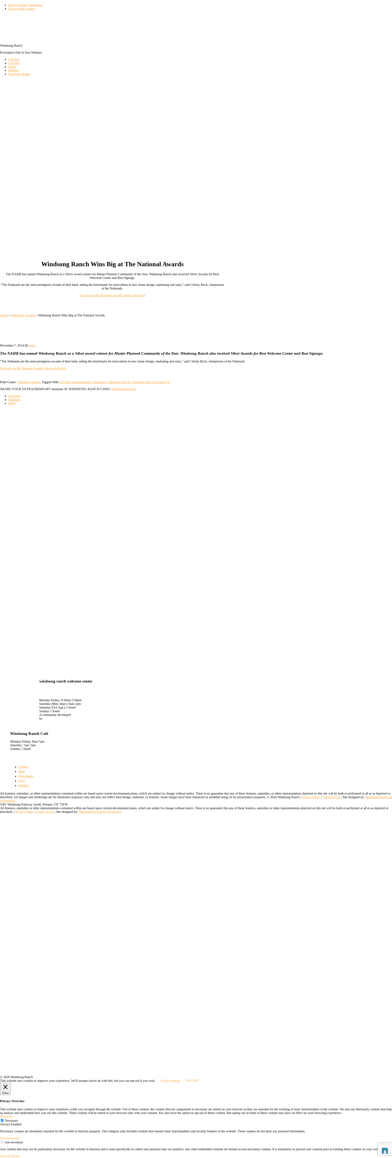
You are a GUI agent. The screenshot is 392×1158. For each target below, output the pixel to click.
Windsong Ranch (119, 382)
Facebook (14, 396)
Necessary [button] (6, 1116)
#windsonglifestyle (123, 389)
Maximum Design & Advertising (100, 811)
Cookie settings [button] (170, 1080)
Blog (21, 771)
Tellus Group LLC (55, 718)
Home (4, 315)
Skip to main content (21, 8)
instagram (14, 399)
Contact (23, 766)
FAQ (21, 781)
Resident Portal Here (23, 722)
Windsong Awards (23, 315)
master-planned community (88, 382)
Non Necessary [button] (10, 1138)
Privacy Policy (311, 797)
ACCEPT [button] (192, 1080)
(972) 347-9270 (49, 696)
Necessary (11, 1120)
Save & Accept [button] (9, 1156)
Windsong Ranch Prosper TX (150, 382)
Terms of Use (331, 797)
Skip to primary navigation (25, 5)
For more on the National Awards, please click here (112, 295)
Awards (65, 382)
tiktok (12, 403)
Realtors (23, 785)
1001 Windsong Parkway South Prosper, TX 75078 (59, 691)
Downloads (25, 776)
